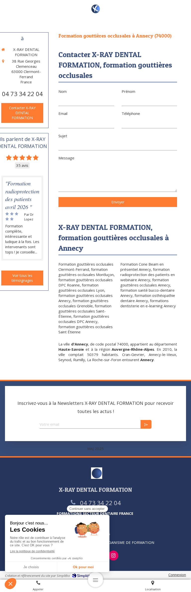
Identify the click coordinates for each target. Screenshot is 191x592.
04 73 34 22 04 (22, 94)
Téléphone (131, 113)
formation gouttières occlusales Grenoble (83, 303)
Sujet (62, 135)
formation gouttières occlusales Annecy (145, 282)
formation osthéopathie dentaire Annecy (147, 298)
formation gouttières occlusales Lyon (81, 287)
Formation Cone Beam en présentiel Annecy (142, 267)
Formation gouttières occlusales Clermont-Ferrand (85, 267)
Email (62, 113)
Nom (62, 91)
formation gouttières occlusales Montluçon (86, 272)
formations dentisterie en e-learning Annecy (148, 303)
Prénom (128, 91)
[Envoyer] (146, 424)
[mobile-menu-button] (95, 579)
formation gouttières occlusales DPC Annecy (83, 319)
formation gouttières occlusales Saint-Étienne (84, 311)
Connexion (177, 574)
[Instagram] (113, 555)
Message (66, 157)
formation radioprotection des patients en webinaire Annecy (147, 274)
